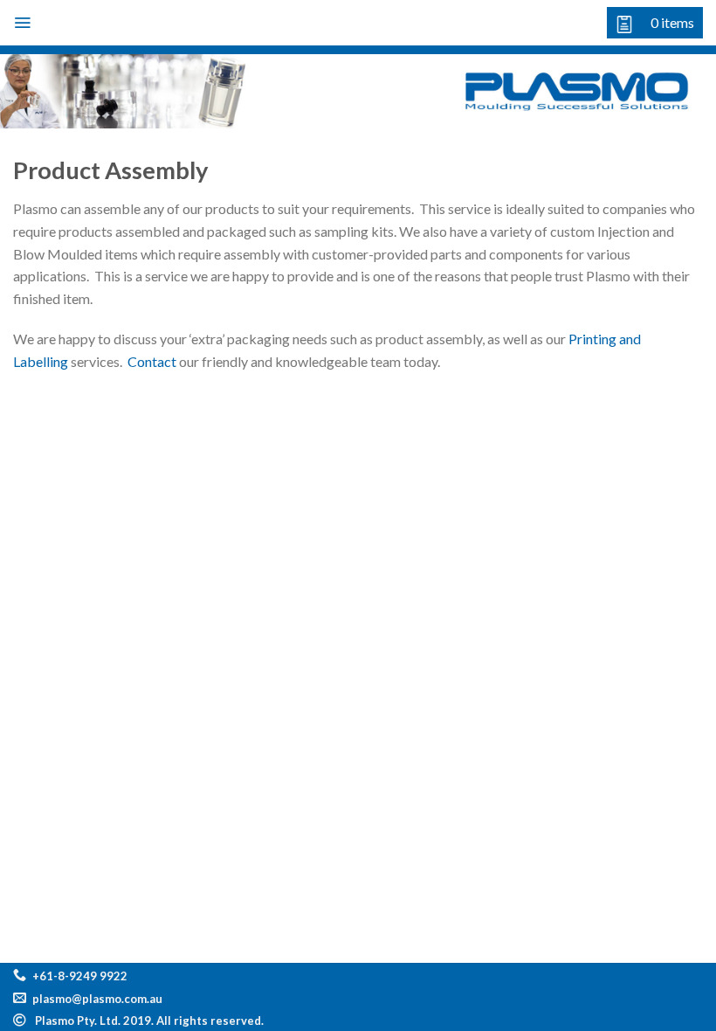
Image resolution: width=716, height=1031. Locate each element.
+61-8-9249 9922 (79, 976)
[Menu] (22, 23)
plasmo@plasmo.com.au (97, 999)
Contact (151, 361)
